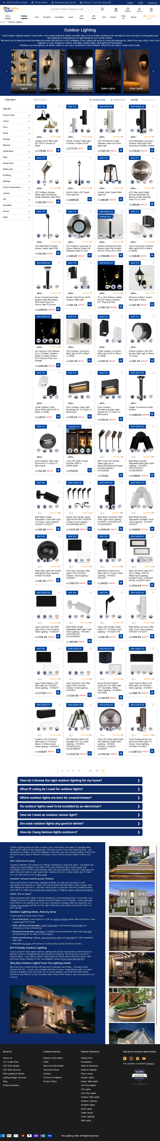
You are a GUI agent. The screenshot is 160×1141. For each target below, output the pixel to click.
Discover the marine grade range (43, 890)
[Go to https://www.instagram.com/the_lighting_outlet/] (131, 1058)
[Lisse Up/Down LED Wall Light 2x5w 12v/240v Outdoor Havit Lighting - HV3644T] (79, 663)
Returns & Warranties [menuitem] (53, 1065)
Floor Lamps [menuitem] (87, 1073)
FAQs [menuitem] (45, 1062)
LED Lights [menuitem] (86, 1089)
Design (130, 3)
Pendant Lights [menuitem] (88, 1105)
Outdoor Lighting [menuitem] (89, 1101)
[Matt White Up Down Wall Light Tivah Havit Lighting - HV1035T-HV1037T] (141, 607)
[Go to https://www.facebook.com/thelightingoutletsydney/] (124, 1058)
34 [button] (97, 770)
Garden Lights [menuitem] (87, 1077)
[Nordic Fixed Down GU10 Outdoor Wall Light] (79, 278)
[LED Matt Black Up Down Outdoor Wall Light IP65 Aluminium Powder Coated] (141, 121)
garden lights (89, 43)
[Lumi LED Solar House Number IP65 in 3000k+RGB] (79, 441)
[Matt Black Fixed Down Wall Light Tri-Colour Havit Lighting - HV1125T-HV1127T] (110, 551)
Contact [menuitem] (47, 1073)
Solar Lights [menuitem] (86, 1109)
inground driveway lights (51, 938)
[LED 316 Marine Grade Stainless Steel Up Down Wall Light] (110, 121)
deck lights (102, 43)
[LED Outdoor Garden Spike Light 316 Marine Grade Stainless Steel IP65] (47, 172)
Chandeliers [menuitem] (86, 1062)
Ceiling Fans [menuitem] (86, 1058)
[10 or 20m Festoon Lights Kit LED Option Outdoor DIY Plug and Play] (110, 278)
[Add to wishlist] (59, 107)
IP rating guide (41, 875)
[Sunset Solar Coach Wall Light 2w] (110, 172)
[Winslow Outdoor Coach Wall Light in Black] (141, 278)
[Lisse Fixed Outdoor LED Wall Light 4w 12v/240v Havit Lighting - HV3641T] (47, 663)
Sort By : (135, 100)
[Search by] (102, 9)
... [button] (84, 770)
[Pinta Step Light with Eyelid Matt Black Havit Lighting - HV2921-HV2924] (47, 551)
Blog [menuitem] (5, 1081)
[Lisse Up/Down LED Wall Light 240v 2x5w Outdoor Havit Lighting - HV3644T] (47, 607)
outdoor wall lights (73, 43)
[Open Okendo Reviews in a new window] (140, 1084)
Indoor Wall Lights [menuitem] (89, 1081)
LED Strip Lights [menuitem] (88, 1093)
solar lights (87, 931)
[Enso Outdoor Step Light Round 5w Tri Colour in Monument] (47, 441)
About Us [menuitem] (7, 1058)
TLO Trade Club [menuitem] (10, 1062)
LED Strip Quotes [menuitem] (11, 1065)
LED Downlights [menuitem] (88, 1085)
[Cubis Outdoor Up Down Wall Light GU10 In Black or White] (110, 331)
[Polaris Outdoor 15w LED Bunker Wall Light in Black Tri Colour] (141, 331)
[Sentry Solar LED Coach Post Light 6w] (79, 172)
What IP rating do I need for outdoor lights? (51, 789)
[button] (103, 771)
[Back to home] (11, 9)
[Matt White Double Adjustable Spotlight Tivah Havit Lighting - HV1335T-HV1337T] (141, 497)
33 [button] (90, 770)
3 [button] (73, 770)
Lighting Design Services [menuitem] (14, 1077)
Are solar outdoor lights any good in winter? (52, 823)
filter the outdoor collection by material (77, 890)
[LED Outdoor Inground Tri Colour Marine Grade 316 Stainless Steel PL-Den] (79, 226)
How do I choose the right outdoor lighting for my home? (61, 780)
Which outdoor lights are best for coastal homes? (56, 797)
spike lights (39, 931)
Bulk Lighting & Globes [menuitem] (13, 1073)
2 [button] (67, 770)
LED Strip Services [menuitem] (12, 1069)
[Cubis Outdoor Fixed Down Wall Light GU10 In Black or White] (47, 388)
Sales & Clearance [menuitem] (89, 1065)
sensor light (19, 922)
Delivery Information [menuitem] (53, 1058)
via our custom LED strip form (72, 959)
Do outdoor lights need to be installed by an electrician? (60, 806)
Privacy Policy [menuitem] (50, 1081)
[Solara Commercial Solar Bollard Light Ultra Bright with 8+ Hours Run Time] (110, 226)
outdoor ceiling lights (49, 925)
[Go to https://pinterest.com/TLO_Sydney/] (137, 1058)
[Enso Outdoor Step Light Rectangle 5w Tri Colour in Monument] (79, 388)
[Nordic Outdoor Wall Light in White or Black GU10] (79, 121)
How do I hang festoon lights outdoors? (49, 832)
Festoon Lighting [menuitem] (88, 1069)
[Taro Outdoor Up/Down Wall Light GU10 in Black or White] (79, 331)
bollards (37, 938)
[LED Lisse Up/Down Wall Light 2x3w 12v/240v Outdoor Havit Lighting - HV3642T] (79, 551)
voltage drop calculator (19, 905)
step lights (70, 938)
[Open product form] (58, 150)
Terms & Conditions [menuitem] (52, 1077)
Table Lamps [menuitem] (87, 1112)
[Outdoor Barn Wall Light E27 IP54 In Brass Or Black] (47, 121)
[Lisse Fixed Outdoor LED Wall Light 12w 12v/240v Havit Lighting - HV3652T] (141, 663)
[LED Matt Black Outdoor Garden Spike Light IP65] (47, 226)
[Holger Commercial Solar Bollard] (141, 388)
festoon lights (77, 925)
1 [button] (62, 770)
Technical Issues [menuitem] (51, 1069)
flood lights (117, 43)
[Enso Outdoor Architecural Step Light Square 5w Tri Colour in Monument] (110, 388)
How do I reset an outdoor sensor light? (49, 815)
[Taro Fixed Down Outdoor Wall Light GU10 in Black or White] (141, 226)
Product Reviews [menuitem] (11, 1085)
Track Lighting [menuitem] (87, 1116)
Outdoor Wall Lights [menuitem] (90, 1097)
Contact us (150, 1063)
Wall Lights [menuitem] (86, 1120)
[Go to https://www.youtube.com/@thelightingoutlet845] (144, 1058)
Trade (140, 3)
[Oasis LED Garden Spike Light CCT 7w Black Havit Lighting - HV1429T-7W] (110, 607)
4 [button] (78, 770)
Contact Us (152, 3)
